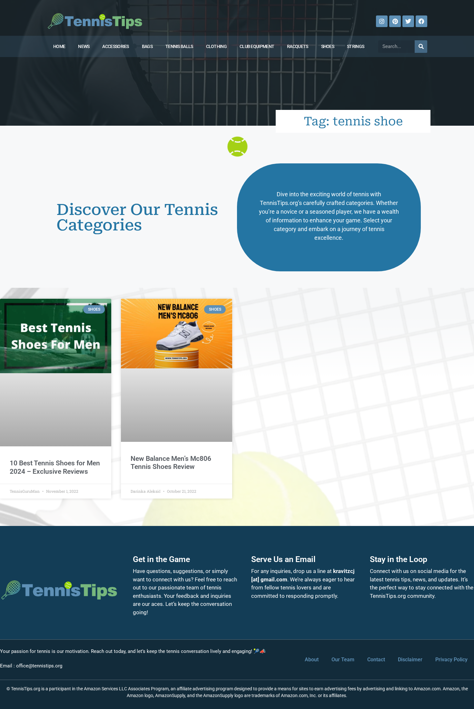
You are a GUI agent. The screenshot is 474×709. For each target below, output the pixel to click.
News (83, 46)
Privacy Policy (451, 659)
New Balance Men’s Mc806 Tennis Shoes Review (171, 463)
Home (59, 46)
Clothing (216, 46)
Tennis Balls (179, 46)
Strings (355, 46)
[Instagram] (382, 21)
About (312, 659)
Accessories (115, 46)
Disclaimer (410, 659)
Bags (147, 46)
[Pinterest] (395, 21)
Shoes (327, 46)
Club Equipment (257, 46)
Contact (376, 659)
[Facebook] (421, 21)
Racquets (297, 46)
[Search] (421, 46)
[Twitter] (408, 21)
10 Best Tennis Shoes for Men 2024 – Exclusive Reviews (55, 467)
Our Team (342, 659)
